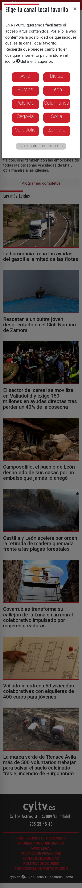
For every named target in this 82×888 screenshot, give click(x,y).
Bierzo (56, 76)
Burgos (25, 89)
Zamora (57, 130)
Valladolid (25, 130)
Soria (56, 116)
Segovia (25, 116)
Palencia (25, 103)
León (57, 89)
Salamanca (56, 103)
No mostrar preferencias (41, 145)
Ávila (25, 76)
